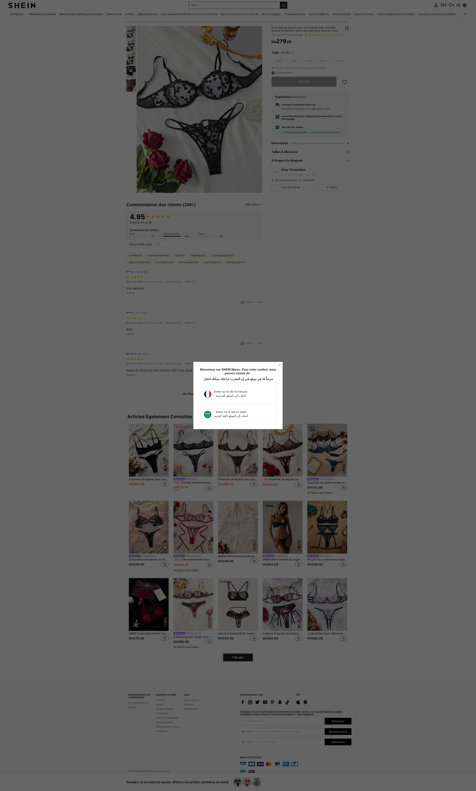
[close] (280, 365)
